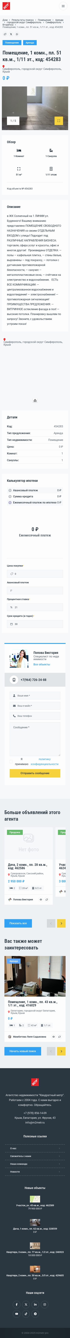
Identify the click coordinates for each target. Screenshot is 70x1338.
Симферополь (53, 22)
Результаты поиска (23, 20)
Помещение (44, 20)
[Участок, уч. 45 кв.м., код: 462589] (35, 1199)
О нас (13, 1148)
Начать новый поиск (23, 1051)
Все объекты (41, 664)
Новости (15, 1171)
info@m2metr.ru (35, 1122)
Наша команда (18, 1164)
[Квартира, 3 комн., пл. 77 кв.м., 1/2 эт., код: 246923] (35, 1245)
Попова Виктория (45, 652)
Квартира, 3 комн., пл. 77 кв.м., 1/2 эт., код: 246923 (35, 1252)
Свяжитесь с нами (20, 1156)
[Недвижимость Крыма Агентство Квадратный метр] (6, 6)
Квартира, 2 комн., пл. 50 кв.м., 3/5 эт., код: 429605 (35, 1275)
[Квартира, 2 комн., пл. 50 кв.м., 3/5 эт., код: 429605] (35, 1269)
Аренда (59, 20)
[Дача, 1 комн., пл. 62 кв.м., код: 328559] (35, 1222)
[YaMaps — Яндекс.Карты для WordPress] (35, 400)
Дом (5, 20)
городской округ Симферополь (24, 22)
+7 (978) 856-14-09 (35, 1113)
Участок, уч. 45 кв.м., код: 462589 (35, 1205)
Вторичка (8, 25)
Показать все (18, 923)
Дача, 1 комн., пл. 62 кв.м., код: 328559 (35, 1229)
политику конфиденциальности (44, 762)
